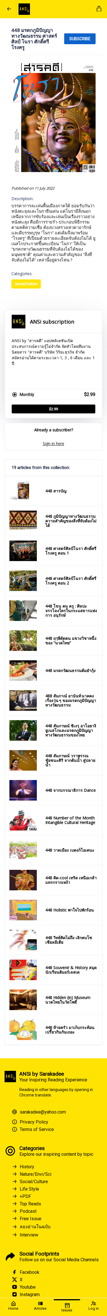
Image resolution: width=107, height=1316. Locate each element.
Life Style (29, 1189)
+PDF (25, 1196)
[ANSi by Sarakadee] (55, 9)
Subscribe (79, 38)
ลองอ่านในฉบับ (35, 1226)
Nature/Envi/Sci (35, 1174)
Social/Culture (26, 284)
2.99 (53, 409)
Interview (29, 1235)
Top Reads (30, 1204)
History (27, 1166)
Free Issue (30, 1218)
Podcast (28, 1211)
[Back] (9, 9)
